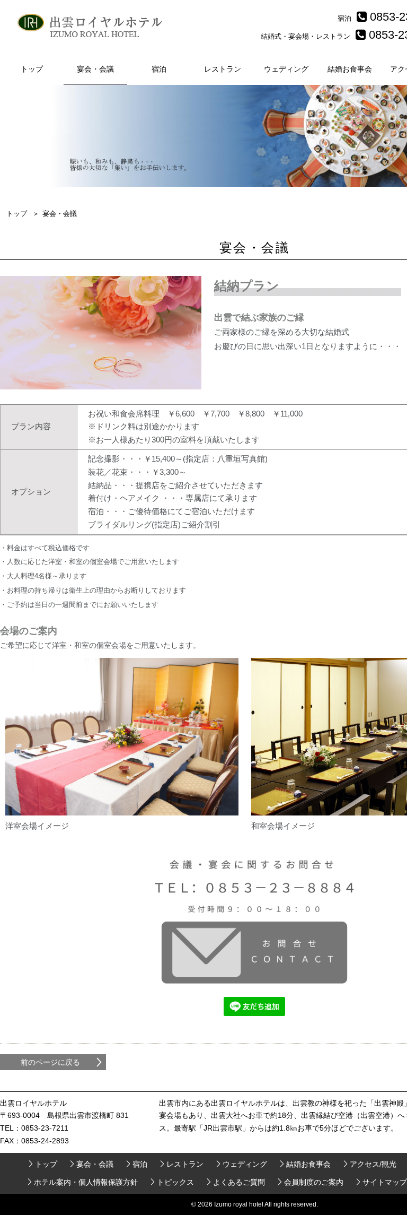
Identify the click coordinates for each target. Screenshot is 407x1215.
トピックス (175, 1182)
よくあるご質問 (239, 1182)
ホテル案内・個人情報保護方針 (86, 1182)
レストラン (222, 69)
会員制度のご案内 (313, 1182)
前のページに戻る (50, 1062)
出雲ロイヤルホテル (92, 26)
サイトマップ (384, 1182)
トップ (32, 69)
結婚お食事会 (350, 69)
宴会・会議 (95, 69)
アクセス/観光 (373, 1164)
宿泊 (159, 69)
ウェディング (286, 69)
